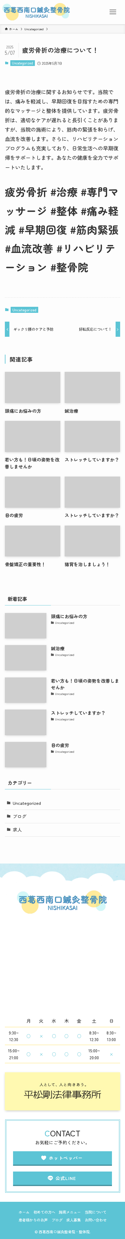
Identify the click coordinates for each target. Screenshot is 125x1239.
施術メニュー (70, 1212)
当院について (95, 1212)
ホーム (24, 1212)
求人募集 (73, 1220)
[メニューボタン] (113, 12)
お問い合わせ (95, 1220)
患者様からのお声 (33, 1220)
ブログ (19, 816)
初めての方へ (44, 1212)
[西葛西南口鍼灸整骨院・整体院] (36, 12)
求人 (17, 829)
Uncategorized (22, 63)
